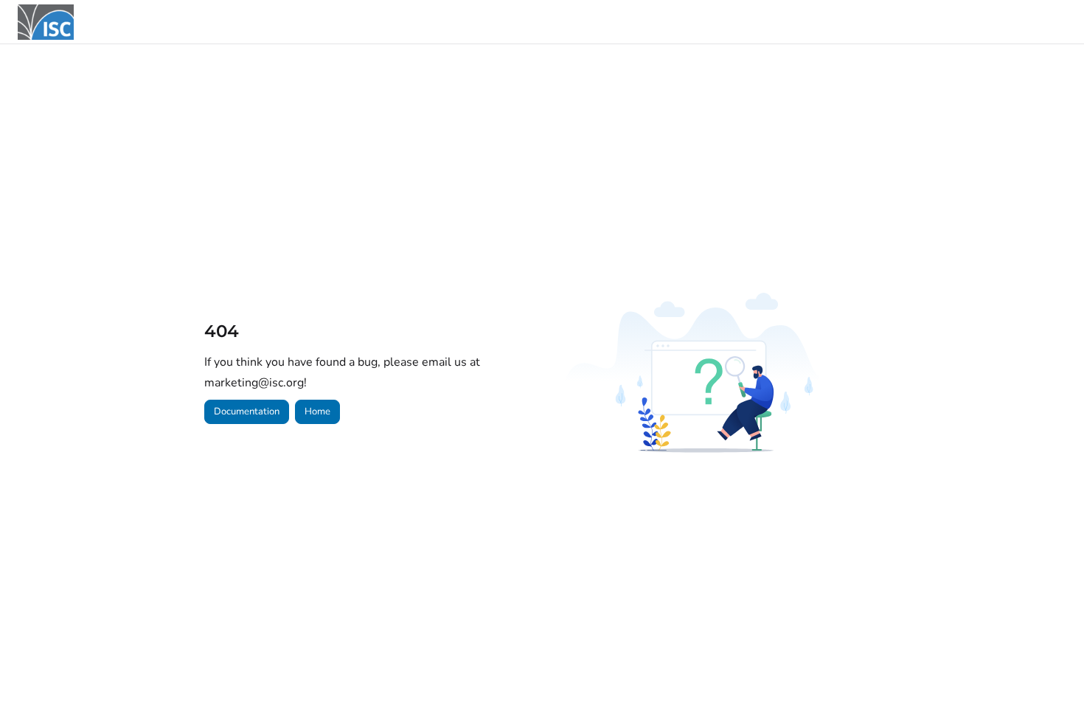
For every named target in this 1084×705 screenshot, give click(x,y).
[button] (1051, 668)
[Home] (46, 22)
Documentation (246, 411)
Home (317, 411)
